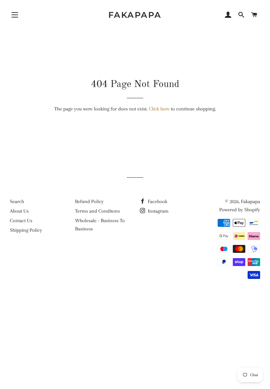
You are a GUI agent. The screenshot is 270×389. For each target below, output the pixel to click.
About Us (19, 211)
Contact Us (21, 221)
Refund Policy (89, 201)
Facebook (157, 201)
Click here (159, 109)
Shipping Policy (26, 230)
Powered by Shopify (239, 210)
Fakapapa (135, 15)
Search (17, 201)
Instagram (158, 211)
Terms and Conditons (97, 211)
